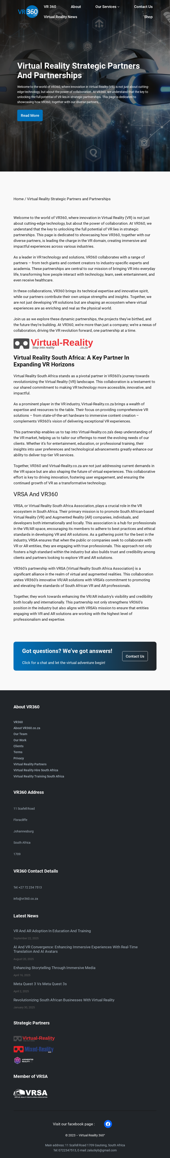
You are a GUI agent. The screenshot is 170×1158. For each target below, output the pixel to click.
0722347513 (67, 1150)
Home (19, 199)
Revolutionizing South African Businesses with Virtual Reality (64, 1000)
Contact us (135, 656)
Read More (30, 115)
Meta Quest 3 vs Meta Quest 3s (40, 984)
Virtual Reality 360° (92, 1135)
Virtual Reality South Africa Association (61, 506)
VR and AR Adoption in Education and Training (52, 931)
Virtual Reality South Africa (36, 376)
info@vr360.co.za (26, 899)
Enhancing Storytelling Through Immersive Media (54, 968)
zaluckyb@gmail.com (102, 1150)
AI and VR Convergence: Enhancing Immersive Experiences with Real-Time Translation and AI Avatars (76, 949)
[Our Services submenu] (118, 7)
